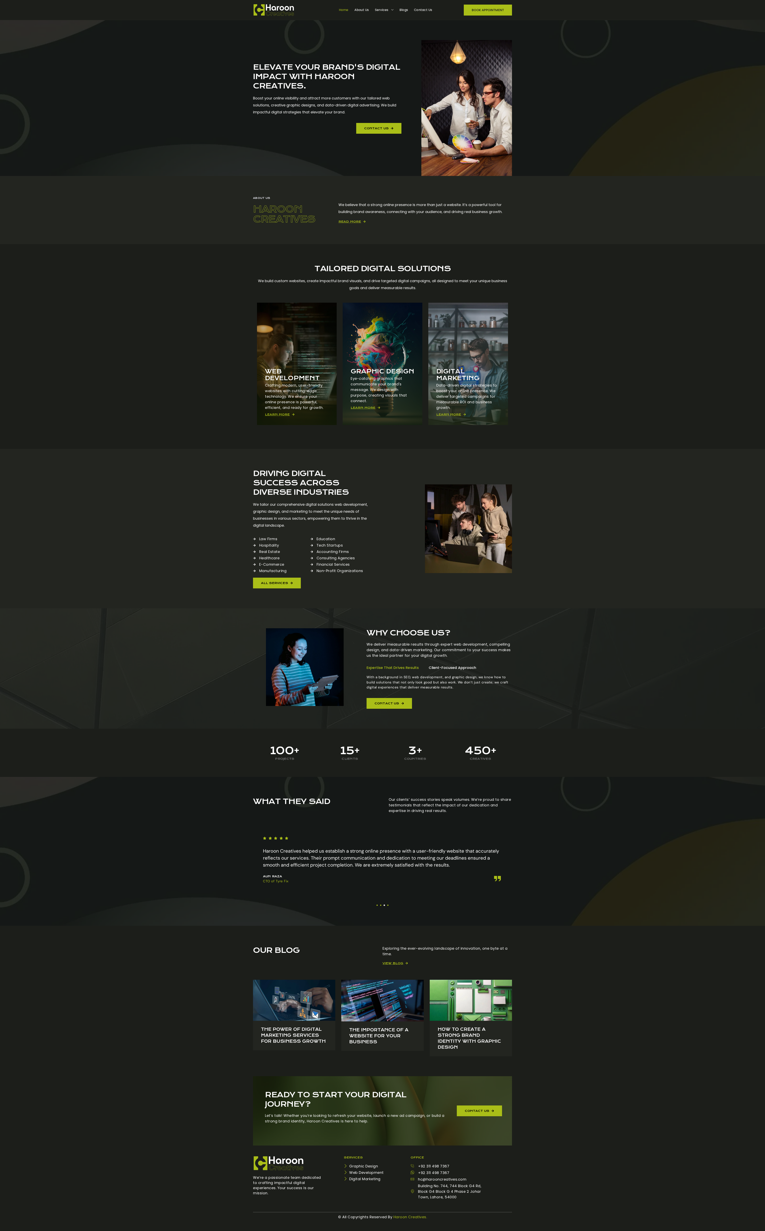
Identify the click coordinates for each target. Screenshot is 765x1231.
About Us (361, 10)
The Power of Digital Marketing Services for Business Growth (293, 1035)
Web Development (292, 375)
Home (343, 10)
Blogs (403, 10)
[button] (377, 905)
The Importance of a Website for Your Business (378, 1035)
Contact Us (423, 10)
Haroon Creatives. (410, 1216)
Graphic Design (382, 371)
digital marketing (458, 375)
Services (381, 10)
